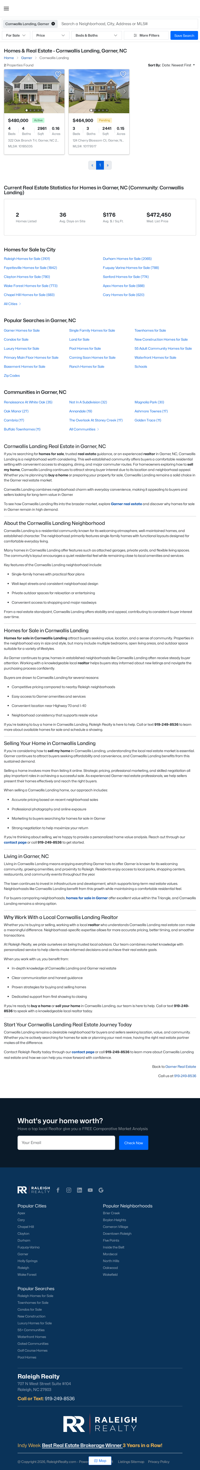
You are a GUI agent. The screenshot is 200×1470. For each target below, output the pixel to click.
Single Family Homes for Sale (92, 330)
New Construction (31, 1316)
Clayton (23, 1233)
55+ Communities (31, 1330)
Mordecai (110, 1254)
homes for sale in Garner (87, 898)
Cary (21, 1220)
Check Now (133, 1143)
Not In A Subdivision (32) (88, 402)
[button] (6, 8)
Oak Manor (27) (16, 411)
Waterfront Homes (32, 1337)
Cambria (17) (14, 420)
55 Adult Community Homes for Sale (163, 348)
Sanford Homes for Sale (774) (126, 277)
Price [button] (40, 35)
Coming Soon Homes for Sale (92, 357)
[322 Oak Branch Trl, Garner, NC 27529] (34, 91)
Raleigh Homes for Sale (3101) (27, 258)
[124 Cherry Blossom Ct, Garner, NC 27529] (99, 91)
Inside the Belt (113, 1247)
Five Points (111, 1240)
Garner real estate (126, 504)
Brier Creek (111, 1213)
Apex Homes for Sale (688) (124, 286)
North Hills (111, 1261)
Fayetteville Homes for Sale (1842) (30, 267)
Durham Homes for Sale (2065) (127, 258)
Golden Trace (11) (148, 420)
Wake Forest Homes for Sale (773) (31, 286)
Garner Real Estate (180, 1066)
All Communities (82, 429)
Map (102, 1461)
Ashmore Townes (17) (151, 411)
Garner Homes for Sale (22, 330)
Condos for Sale (16, 339)
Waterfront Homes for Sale (155, 357)
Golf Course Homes (33, 1350)
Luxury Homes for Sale (21, 348)
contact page (15, 842)
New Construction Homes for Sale (161, 339)
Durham (24, 1240)
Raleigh (23, 1268)
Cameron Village (115, 1227)
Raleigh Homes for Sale (35, 1296)
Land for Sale (79, 339)
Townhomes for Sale (150, 330)
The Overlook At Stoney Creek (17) (96, 420)
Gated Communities (33, 1344)
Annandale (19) (80, 411)
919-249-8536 (185, 1076)
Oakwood (110, 1268)
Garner (23, 1254)
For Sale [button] (13, 35)
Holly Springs (28, 1261)
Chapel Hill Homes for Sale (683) (29, 295)
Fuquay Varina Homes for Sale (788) (131, 267)
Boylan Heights (114, 1220)
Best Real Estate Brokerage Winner (82, 1445)
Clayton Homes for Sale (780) (27, 277)
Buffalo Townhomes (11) (22, 429)
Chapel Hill (26, 1227)
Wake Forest (27, 1274)
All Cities (10, 304)
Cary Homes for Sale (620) (123, 295)
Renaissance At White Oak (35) (28, 402)
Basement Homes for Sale (24, 366)
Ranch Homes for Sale (86, 366)
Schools (141, 366)
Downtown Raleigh (117, 1233)
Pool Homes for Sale (85, 348)
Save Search (184, 35)
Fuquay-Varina (29, 1247)
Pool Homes (27, 1357)
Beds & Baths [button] (87, 35)
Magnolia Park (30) (149, 402)
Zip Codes (12, 375)
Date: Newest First (177, 65)
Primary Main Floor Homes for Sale (31, 357)
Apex (21, 1213)
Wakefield (110, 1274)
